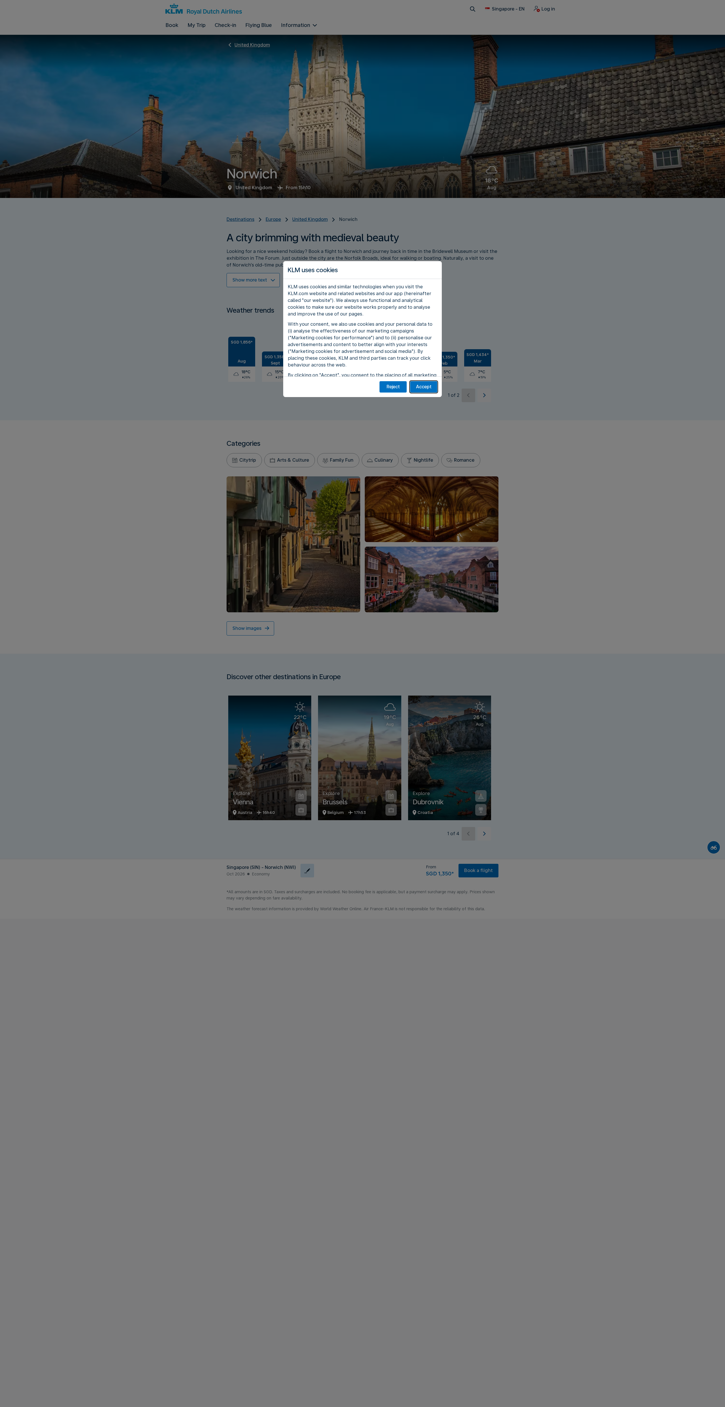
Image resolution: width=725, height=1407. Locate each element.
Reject (393, 386)
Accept (424, 386)
